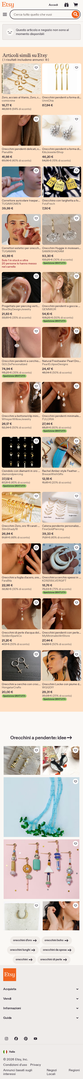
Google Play (47, 1030)
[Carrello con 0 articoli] (76, 5)
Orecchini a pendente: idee (38, 737)
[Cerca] (76, 14)
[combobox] (40, 14)
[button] (9, 1052)
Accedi (53, 4)
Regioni (74, 1070)
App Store (16, 1030)
